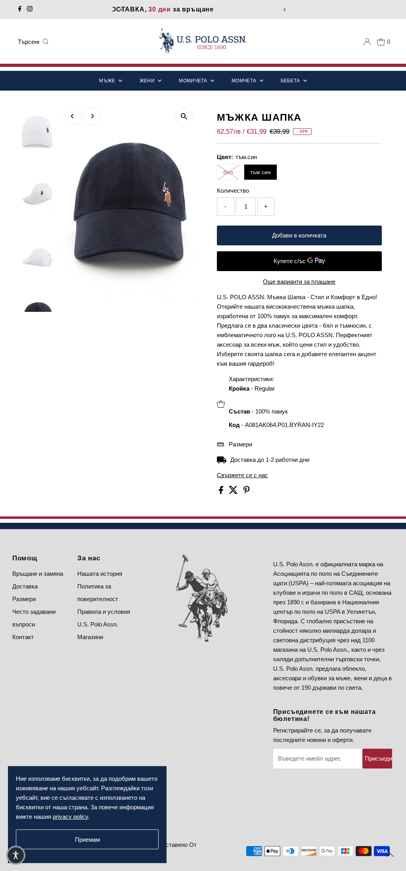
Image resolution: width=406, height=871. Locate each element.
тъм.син (260, 172)
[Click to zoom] (184, 116)
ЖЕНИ (148, 80)
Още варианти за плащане (299, 281)
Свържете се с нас (242, 475)
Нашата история (99, 573)
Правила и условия (103, 611)
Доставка (25, 586)
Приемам (87, 839)
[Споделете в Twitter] (234, 491)
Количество (233, 190)
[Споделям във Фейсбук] (222, 491)
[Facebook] (19, 9)
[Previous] (121, 10)
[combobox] (28, 42)
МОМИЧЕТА (194, 80)
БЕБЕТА (291, 80)
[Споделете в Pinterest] (246, 491)
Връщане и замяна (37, 573)
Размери (240, 444)
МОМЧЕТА (244, 80)
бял (228, 172)
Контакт (23, 637)
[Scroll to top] (390, 855)
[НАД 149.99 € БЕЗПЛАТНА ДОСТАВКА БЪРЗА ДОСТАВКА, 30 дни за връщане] (203, 9)
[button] (15, 855)
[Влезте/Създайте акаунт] (367, 42)
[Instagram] (29, 9)
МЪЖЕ (108, 80)
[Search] (46, 42)
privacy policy (70, 816)
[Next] (284, 10)
